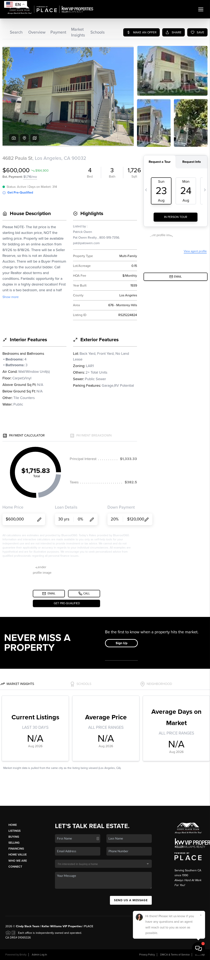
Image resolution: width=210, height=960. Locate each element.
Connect (15, 866)
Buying (13, 837)
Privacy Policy (147, 954)
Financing (16, 848)
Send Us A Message (131, 900)
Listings (14, 831)
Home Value (17, 854)
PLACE (88, 926)
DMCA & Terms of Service (175, 954)
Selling (13, 842)
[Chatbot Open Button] (198, 948)
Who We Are (17, 861)
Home (12, 825)
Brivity (22, 954)
